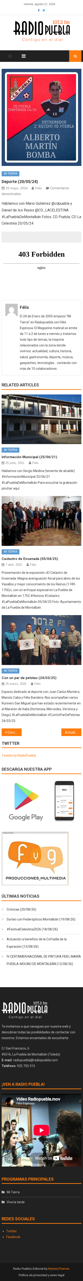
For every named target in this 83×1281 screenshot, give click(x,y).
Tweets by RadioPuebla (19, 755)
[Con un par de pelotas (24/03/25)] (41, 640)
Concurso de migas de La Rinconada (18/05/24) (14, 732)
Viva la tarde (16, 1202)
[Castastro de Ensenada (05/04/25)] (41, 521)
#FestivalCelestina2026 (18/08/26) (32, 929)
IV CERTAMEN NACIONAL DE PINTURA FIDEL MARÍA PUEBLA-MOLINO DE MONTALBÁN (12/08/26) (44, 960)
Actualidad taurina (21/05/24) (73, 732)
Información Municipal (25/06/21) (29, 457)
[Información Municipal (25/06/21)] (41, 419)
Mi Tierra (10, 173)
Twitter (11, 1231)
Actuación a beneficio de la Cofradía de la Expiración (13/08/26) (37, 942)
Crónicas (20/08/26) (21, 909)
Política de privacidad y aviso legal (41, 1275)
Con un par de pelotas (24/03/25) (29, 678)
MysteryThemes (58, 1268)
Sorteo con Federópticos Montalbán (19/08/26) (41, 919)
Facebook (13, 1237)
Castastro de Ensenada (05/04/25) (30, 559)
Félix (38, 188)
